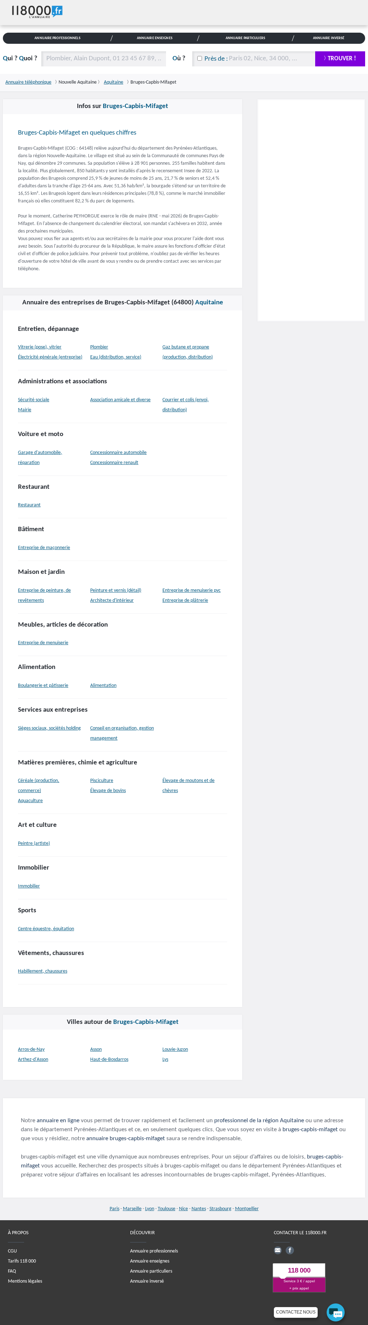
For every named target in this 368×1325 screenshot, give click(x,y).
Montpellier (247, 1209)
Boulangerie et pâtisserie (43, 685)
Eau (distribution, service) (115, 357)
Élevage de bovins (108, 790)
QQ (20, 58)
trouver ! (342, 59)
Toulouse (166, 1209)
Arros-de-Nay (31, 1049)
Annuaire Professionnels (57, 38)
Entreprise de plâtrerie (185, 600)
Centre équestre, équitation (46, 929)
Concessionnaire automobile (118, 452)
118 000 (299, 1270)
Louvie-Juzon (175, 1049)
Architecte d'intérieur (112, 600)
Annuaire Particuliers (245, 38)
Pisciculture (101, 780)
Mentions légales (25, 1281)
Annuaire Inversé (329, 38)
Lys (165, 1059)
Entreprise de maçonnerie (44, 548)
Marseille (132, 1209)
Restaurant (29, 505)
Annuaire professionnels (154, 1251)
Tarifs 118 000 (22, 1261)
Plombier (99, 347)
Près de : (216, 59)
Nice (183, 1209)
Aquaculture (30, 801)
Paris (114, 1209)
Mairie (24, 410)
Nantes (199, 1209)
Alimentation (103, 685)
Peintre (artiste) (34, 843)
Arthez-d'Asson (33, 1059)
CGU (12, 1251)
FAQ (12, 1271)
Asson (96, 1049)
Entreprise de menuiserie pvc (191, 590)
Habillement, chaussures (42, 971)
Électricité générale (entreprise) (50, 357)
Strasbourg (220, 1209)
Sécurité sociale (33, 400)
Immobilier (29, 886)
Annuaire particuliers (151, 1271)
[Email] (278, 1250)
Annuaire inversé (147, 1281)
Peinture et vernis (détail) (115, 590)
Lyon (149, 1209)
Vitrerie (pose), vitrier (39, 347)
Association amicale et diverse (120, 400)
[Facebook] (290, 1250)
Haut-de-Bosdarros (109, 1059)
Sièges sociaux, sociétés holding (49, 728)
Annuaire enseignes (149, 1261)
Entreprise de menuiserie (43, 643)
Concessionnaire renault (114, 462)
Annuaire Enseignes (154, 38)
